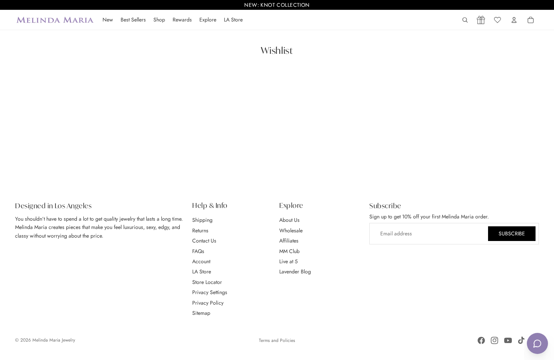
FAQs (198, 251)
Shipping (202, 220)
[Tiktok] (521, 340)
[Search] (465, 20)
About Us (289, 220)
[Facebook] (481, 340)
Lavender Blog (295, 271)
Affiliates (288, 240)
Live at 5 (288, 261)
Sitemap (201, 313)
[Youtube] (508, 340)
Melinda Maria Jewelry (53, 340)
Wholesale (291, 230)
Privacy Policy (207, 302)
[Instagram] (494, 340)
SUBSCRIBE (512, 233)
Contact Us (204, 240)
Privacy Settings (209, 292)
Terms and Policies (277, 340)
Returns (200, 230)
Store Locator (207, 281)
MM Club (289, 251)
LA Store (201, 271)
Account (201, 261)
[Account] (514, 20)
